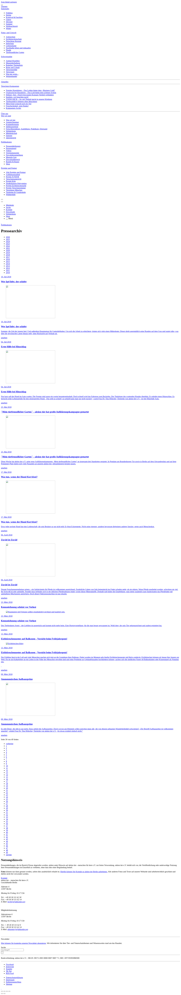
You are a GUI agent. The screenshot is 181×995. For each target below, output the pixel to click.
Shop (8, 164)
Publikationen (6, 142)
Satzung (9, 136)
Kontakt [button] (4, 878)
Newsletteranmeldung (14, 155)
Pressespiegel (11, 148)
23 (7, 795)
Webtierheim (11, 131)
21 (7, 790)
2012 (8, 268)
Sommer (9, 24)
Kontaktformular (12, 124)
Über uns (4, 114)
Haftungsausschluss (13, 982)
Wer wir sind (6, 116)
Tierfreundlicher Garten (15, 52)
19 (7, 786)
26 (7, 801)
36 (7, 824)
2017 (8, 257)
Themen (4, 6)
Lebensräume (11, 46)
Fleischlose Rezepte (13, 41)
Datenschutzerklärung (14, 977)
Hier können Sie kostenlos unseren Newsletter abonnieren (23, 943)
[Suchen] (2, 952)
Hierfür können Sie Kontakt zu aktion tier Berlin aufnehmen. (83, 872)
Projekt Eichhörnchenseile (16, 186)
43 (7, 839)
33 (7, 817)
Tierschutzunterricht (13, 179)
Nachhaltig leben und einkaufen (18, 48)
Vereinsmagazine (12, 153)
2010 (8, 273)
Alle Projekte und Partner (16, 172)
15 (7, 777)
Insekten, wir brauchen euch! (17, 97)
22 (7, 792)
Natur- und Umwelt (8, 33)
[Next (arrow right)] (4, 993)
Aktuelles (4, 82)
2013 (8, 266)
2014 (8, 264)
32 (7, 815)
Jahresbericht (11, 138)
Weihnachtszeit (12, 26)
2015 (8, 261)
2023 (8, 244)
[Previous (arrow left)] (2, 993)
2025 (8, 239)
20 (7, 788)
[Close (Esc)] (2, 991)
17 (7, 781)
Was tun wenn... (12, 74)
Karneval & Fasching (14, 17)
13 (7, 772)
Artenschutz (10, 37)
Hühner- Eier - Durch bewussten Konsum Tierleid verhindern (30, 95)
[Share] (4, 991)
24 (7, 797)
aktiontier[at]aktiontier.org (18, 929)
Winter (8, 28)
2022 (8, 246)
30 (7, 810)
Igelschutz (10, 43)
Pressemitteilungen (13, 146)
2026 (8, 237)
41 (7, 835)
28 (7, 806)
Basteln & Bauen (12, 162)
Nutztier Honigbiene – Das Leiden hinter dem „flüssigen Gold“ (30, 90)
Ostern (8, 20)
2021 (8, 248)
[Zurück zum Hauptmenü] (2, 199)
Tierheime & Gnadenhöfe (16, 192)
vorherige (9, 744)
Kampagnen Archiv (13, 108)
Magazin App (11, 157)
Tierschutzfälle (11, 70)
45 (7, 844)
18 (7, 784)
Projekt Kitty (11, 181)
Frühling (9, 13)
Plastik (8, 50)
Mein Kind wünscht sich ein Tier (18, 104)
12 (7, 770)
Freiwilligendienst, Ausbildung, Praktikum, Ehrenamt (26, 129)
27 (7, 804)
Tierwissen (10, 72)
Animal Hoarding (13, 61)
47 (7, 848)
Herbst (8, 15)
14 (7, 775)
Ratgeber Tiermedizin (14, 65)
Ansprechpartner (12, 122)
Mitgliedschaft (11, 133)
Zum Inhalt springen (9, 2)
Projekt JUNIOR (12, 177)
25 (7, 799)
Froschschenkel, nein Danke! (17, 106)
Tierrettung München (14, 190)
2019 (8, 253)
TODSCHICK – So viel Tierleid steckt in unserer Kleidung (29, 99)
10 (7, 766)
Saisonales (5, 9)
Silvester (9, 22)
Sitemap (9, 984)
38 (7, 828)
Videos (8, 151)
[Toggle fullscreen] (7, 991)
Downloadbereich (13, 159)
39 (7, 830)
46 (7, 846)
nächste (9, 855)
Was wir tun (10, 120)
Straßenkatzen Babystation (16, 183)
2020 (8, 250)
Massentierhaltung (13, 63)
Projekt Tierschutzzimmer (16, 188)
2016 (8, 259)
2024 (8, 241)
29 (7, 808)
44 (7, 841)
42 (7, 837)
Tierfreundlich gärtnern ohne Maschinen (21, 101)
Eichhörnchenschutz (14, 39)
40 (7, 832)
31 (7, 812)
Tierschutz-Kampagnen (10, 86)
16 (7, 779)
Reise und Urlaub (13, 67)
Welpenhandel (11, 76)
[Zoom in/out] (9, 991)
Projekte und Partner (9, 168)
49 (7, 852)
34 (7, 819)
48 (7, 850)
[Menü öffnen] (7, 219)
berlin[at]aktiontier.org (16, 902)
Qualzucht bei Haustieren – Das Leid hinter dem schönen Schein (31, 93)
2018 (8, 255)
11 (7, 768)
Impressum (10, 980)
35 (7, 821)
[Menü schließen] (2, 201)
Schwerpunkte (6, 57)
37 (7, 826)
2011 (8, 270)
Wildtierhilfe (11, 195)
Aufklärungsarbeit (13, 175)
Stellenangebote (12, 127)
